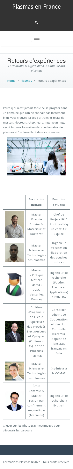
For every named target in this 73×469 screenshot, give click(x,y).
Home (11, 80)
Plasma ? (26, 80)
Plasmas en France (36, 6)
